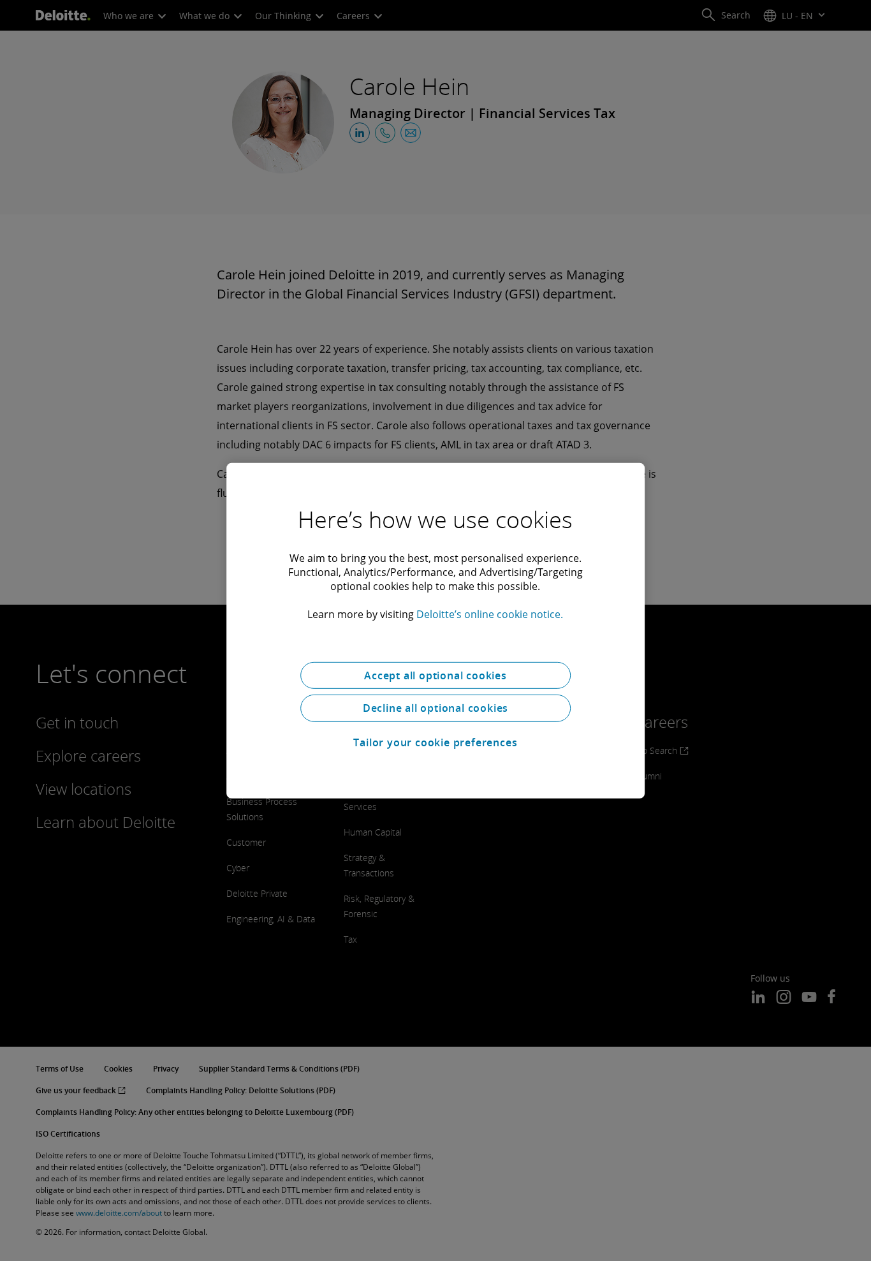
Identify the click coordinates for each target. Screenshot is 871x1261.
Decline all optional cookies (435, 708)
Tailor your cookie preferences (435, 742)
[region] (435, 630)
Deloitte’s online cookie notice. (489, 614)
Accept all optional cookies (435, 675)
